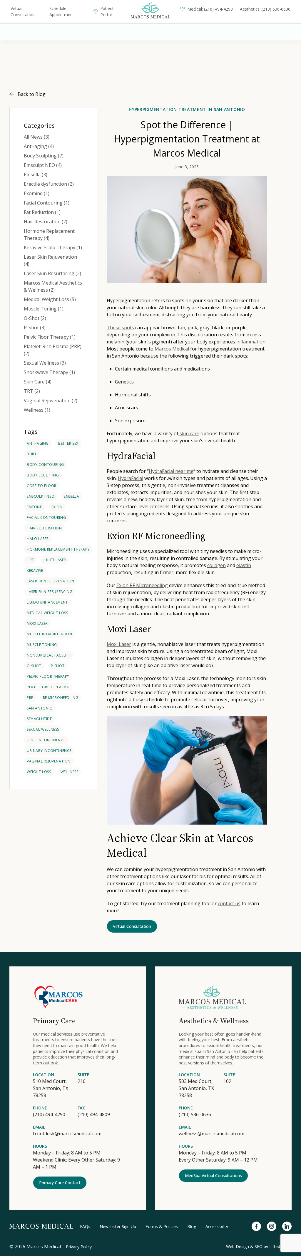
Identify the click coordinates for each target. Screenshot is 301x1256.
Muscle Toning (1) (43, 308)
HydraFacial (130, 478)
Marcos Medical (172, 348)
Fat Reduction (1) (42, 212)
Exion (57, 506)
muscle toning (42, 644)
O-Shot (34, 665)
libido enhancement (47, 602)
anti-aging (38, 443)
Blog (191, 1226)
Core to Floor (41, 485)
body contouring (45, 464)
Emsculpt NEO (40, 496)
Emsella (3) (35, 174)
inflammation (250, 341)
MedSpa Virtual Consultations (213, 1175)
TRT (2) (32, 391)
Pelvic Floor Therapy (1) (50, 337)
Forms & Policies (162, 1226)
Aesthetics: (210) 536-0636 (265, 9)
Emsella (71, 496)
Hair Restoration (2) (45, 221)
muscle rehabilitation (49, 634)
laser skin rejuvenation (50, 581)
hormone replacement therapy (58, 549)
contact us (229, 903)
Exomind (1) (36, 193)
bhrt (31, 453)
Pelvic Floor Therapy (48, 676)
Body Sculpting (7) (43, 155)
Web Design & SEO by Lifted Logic (259, 1246)
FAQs (85, 1226)
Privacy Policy (79, 1247)
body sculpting (43, 475)
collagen (216, 565)
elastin (243, 565)
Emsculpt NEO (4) (43, 165)
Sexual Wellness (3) (45, 363)
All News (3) (36, 137)
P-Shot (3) (35, 327)
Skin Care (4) (37, 381)
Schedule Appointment (61, 11)
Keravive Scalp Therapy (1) (53, 247)
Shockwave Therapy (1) (49, 372)
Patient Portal (107, 11)
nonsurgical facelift (49, 655)
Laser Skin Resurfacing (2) (52, 273)
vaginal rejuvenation (49, 761)
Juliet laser (55, 559)
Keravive (35, 570)
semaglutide (39, 718)
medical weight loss (47, 612)
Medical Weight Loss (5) (50, 299)
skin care (188, 433)
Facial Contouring (46, 517)
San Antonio (40, 708)
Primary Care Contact (60, 1182)
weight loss (39, 771)
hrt (30, 559)
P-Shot (58, 665)
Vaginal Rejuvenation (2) (50, 400)
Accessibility (216, 1226)
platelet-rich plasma (48, 687)
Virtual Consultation (23, 11)
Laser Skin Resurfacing (49, 591)
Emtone (34, 506)
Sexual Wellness (43, 729)
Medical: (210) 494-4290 (210, 9)
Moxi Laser (37, 623)
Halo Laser (38, 538)
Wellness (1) (37, 410)
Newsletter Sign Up (118, 1226)
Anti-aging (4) (39, 146)
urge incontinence (46, 739)
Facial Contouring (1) (46, 203)
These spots (120, 327)
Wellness (69, 771)
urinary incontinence (49, 750)
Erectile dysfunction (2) (49, 184)
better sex (68, 443)
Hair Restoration (44, 528)
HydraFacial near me (171, 471)
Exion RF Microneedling (142, 585)
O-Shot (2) (35, 318)
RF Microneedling (60, 697)
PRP (30, 697)
